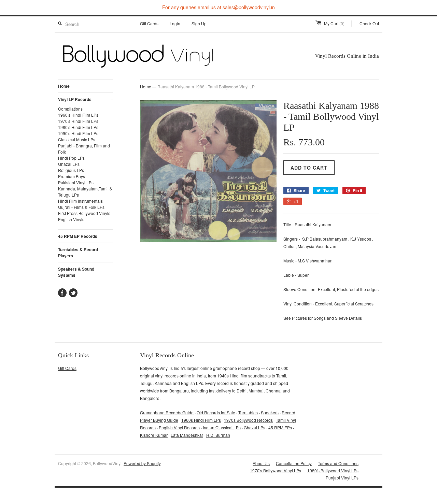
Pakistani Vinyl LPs (76, 182)
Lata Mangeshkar (187, 435)
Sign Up (199, 23)
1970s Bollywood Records (248, 420)
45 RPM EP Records (77, 236)
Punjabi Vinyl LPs (342, 477)
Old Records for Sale (216, 412)
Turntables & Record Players (78, 252)
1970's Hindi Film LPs (78, 121)
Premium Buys (71, 176)
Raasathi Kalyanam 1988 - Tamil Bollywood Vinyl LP (206, 86)
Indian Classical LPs (222, 427)
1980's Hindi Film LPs (78, 127)
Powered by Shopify (142, 463)
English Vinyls (71, 219)
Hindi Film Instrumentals (80, 201)
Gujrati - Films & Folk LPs (81, 207)
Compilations (70, 109)
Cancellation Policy (294, 463)
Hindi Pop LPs (71, 158)
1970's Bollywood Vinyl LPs (275, 470)
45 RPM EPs (280, 427)
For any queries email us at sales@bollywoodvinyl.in (218, 7)
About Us (261, 463)
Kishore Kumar (154, 435)
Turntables (248, 412)
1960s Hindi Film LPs (201, 420)
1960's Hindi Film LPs (78, 115)
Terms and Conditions (338, 463)
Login (175, 23)
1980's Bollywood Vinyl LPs (332, 470)
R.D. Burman (218, 435)
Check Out (369, 23)
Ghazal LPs (69, 164)
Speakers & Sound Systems (76, 272)
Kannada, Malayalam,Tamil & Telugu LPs (85, 192)
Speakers (270, 412)
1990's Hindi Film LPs (78, 133)
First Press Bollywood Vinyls (84, 213)
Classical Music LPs (76, 139)
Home (64, 86)
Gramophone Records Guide (167, 412)
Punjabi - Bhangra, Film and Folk (84, 149)
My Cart (334, 23)
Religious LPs (71, 170)
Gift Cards (149, 23)
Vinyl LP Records (85, 99)
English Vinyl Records (179, 427)
